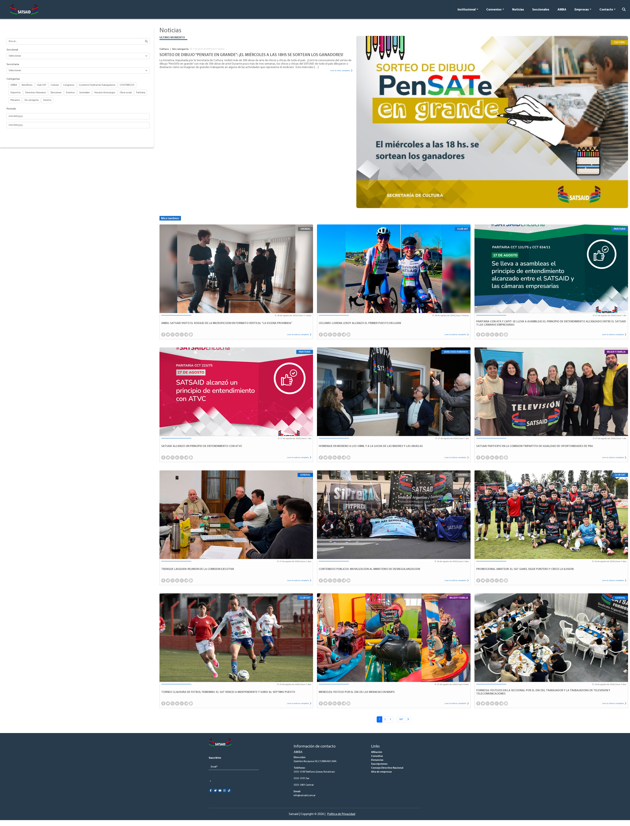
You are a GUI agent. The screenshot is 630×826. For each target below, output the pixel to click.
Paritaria (140, 92)
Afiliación (376, 752)
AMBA (561, 9)
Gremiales (84, 92)
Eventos (70, 92)
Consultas (377, 756)
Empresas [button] (582, 9)
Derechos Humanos (35, 92)
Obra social (126, 92)
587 (401, 719)
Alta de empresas (381, 772)
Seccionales (540, 9)
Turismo (47, 100)
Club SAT (41, 85)
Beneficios (27, 85)
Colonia (55, 85)
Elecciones (56, 92)
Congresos (68, 85)
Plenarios (15, 100)
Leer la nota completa (340, 71)
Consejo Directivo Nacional (387, 768)
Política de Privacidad (341, 814)
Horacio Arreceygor (104, 92)
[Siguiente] (408, 719)
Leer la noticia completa (298, 334)
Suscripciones (379, 764)
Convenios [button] (494, 9)
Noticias (518, 9)
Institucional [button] (467, 9)
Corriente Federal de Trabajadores (97, 85)
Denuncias (377, 760)
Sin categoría (31, 100)
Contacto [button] (606, 9)
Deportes (15, 92)
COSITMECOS (127, 85)
